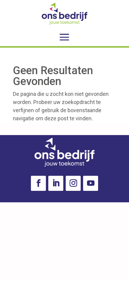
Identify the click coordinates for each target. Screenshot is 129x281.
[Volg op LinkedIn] (55, 183)
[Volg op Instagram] (73, 183)
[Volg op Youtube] (90, 183)
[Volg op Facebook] (38, 183)
